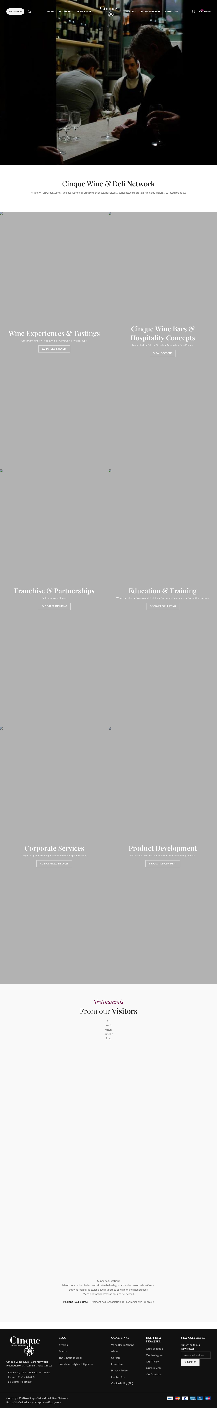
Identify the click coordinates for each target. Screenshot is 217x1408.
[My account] (193, 11)
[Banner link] (54, 340)
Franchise (117, 1364)
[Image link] (25, 1345)
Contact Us (118, 1376)
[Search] (29, 11)
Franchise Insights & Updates (76, 1364)
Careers (115, 1357)
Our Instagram (154, 1355)
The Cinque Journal (70, 1357)
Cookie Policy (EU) (122, 1383)
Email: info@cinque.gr (20, 1381)
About (115, 1351)
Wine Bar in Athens (122, 1344)
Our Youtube (153, 1374)
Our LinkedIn (154, 1367)
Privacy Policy (119, 1370)
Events (63, 1351)
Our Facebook (154, 1348)
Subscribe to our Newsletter (190, 1346)
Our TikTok (152, 1361)
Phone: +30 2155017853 (21, 1377)
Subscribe (190, 1362)
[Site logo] (108, 11)
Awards (63, 1344)
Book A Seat (15, 11)
